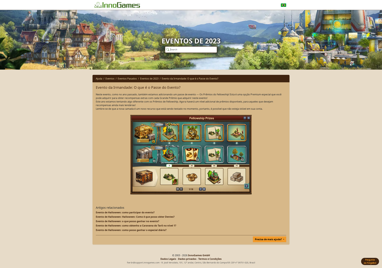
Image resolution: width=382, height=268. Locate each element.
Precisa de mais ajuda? (268, 239)
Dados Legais (168, 259)
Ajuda (99, 78)
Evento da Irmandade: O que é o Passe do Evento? (190, 78)
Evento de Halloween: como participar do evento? (125, 212)
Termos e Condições (210, 259)
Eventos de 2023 (149, 78)
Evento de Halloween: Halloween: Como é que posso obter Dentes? (135, 216)
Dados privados (187, 259)
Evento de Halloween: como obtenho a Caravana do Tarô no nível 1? (136, 225)
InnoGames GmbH (199, 255)
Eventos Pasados (127, 78)
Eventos (109, 78)
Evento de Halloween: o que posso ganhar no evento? (127, 221)
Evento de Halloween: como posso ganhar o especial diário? (131, 230)
